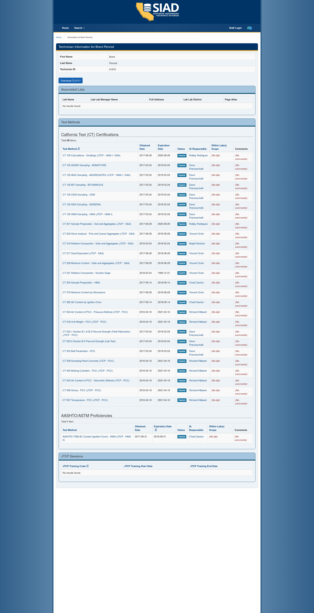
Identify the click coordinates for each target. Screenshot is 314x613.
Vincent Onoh (196, 233)
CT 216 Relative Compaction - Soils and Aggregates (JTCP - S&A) (98, 243)
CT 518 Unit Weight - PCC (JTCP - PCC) (84, 321)
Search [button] (78, 28)
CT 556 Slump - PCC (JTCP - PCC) (82, 390)
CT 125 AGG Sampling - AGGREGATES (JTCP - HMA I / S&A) (97, 175)
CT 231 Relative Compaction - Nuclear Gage (86, 272)
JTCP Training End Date (204, 466)
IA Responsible (198, 149)
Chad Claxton (196, 282)
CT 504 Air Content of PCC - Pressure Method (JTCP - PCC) (95, 312)
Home (65, 28)
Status (181, 149)
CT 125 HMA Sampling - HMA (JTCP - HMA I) (87, 214)
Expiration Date (164, 147)
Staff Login (235, 28)
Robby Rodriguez (198, 155)
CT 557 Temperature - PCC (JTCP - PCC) (85, 400)
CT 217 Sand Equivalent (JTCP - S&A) (83, 253)
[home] (249, 28)
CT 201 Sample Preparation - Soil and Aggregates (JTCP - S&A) (97, 223)
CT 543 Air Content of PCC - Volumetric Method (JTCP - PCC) (96, 380)
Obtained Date (145, 147)
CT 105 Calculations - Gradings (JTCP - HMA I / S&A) (91, 155)
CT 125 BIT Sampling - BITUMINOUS (83, 184)
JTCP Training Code (74, 466)
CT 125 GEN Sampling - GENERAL (82, 204)
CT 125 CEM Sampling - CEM (79, 194)
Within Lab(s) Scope (219, 147)
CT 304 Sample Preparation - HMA (81, 282)
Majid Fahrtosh (197, 243)
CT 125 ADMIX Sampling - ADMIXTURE (84, 165)
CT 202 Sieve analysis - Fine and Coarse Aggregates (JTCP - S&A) (99, 233)
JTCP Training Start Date (138, 466)
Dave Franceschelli (196, 166)
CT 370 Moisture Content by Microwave (84, 292)
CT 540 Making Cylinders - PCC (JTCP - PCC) (88, 370)
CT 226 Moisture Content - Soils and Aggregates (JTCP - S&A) (96, 263)
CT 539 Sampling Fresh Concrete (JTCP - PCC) (88, 360)
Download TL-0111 (70, 80)
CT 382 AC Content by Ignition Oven (82, 302)
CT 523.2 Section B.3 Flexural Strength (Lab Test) (89, 341)
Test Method (70, 149)
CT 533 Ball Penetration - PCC (79, 351)
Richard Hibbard (198, 312)
